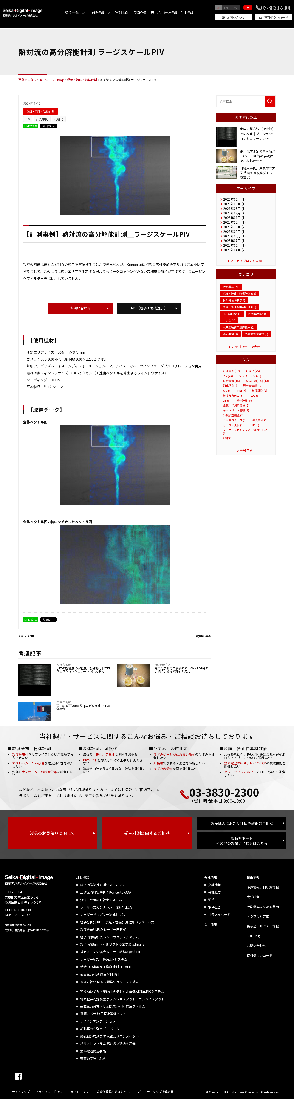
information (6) (258, 314)
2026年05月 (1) (234, 203)
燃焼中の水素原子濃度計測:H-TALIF (106, 966)
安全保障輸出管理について (115, 1092)
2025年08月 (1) (234, 236)
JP (218, 7)
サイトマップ (21, 1092)
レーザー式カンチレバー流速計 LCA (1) (245, 431)
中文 (235, 7)
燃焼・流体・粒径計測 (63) (239, 293)
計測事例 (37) (231, 370)
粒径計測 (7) (259, 390)
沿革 (211, 899)
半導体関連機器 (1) (256, 334)
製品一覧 (72, 12)
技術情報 (97, 12)
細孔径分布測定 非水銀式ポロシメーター (109, 1036)
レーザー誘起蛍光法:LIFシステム (103, 959)
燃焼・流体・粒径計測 (40, 111)
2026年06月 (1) (234, 199)
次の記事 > (203, 636)
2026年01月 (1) (234, 217)
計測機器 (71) (231, 286)
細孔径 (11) (230, 385)
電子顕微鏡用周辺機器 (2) (238, 327)
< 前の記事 (26, 636)
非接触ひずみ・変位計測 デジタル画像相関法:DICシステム (122, 991)
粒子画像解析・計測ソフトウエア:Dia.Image (112, 944)
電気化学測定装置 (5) (236, 405)
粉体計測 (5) (244, 400)
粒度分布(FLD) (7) (234, 395)
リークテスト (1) (233, 425)
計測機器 (82, 877)
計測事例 (121, 12)
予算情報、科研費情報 (263, 887)
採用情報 (210, 924)
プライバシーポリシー (50, 1092)
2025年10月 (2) (234, 226)
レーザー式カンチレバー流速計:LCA (106, 907)
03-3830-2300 (276, 7)
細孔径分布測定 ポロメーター (101, 1028)
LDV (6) (255, 395)
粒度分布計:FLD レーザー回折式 (103, 929)
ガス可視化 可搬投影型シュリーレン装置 (109, 981)
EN (226, 7)
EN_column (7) (232, 314)
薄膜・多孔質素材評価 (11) (239, 307)
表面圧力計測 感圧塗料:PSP (100, 974)
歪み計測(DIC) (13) (257, 380)
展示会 (156, 12)
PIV (28, 119)
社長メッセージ (219, 914)
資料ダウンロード (276, 17)
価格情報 (170, 12)
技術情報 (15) (231, 380)
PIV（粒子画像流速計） (149, 308)
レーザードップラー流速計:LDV (102, 914)
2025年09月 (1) (234, 231)
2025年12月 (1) (234, 222)
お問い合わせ (236, 17)
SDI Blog (253, 936)
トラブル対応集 (258, 916)
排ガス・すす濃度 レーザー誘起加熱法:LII (110, 951)
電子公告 (214, 907)
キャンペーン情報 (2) (236, 410)
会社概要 (214, 892)
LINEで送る (30, 126)
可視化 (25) (253, 370)
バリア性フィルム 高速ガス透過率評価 (108, 1043)
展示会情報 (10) (253, 385)
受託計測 (140, 12)
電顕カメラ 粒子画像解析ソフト (103, 1013)
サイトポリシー (81, 1092)
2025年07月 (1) (234, 240)
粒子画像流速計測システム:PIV (102, 885)
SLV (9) (227, 390)
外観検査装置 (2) (233, 415)
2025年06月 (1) (234, 245)
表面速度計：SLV (92, 1058)
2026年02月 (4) (234, 213)
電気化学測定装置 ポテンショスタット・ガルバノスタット (122, 999)
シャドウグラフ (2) (234, 420)
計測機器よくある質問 (263, 906)
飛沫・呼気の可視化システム (101, 899)
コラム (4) (229, 320)
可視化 (58, 119)
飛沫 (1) (228, 438)
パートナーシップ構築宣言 (156, 1092)
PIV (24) (228, 376)
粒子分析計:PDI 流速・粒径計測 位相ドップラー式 (117, 922)
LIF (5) (227, 400)
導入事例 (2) (230, 334)
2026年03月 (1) (234, 208)
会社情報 (186, 12)
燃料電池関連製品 (93, 1051)
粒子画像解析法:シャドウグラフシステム (109, 937)
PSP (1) (254, 425)
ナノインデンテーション (97, 1021)
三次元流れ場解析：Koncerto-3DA (105, 892)
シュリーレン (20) (250, 376)
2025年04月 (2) (234, 249)
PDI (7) (241, 390)
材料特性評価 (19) (234, 300)
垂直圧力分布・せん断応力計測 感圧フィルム (112, 1006)
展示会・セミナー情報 (263, 926)
